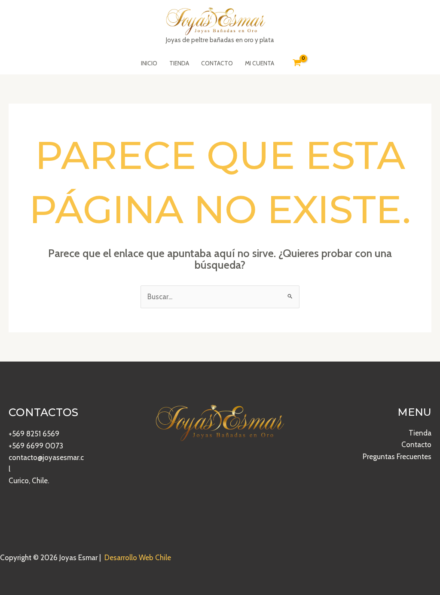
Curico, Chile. (29, 480)
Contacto (416, 444)
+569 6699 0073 (36, 446)
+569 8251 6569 (34, 433)
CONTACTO (217, 63)
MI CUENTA (259, 63)
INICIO (149, 63)
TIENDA (179, 63)
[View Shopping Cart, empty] (297, 63)
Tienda (420, 433)
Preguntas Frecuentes (397, 456)
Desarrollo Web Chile (137, 557)
